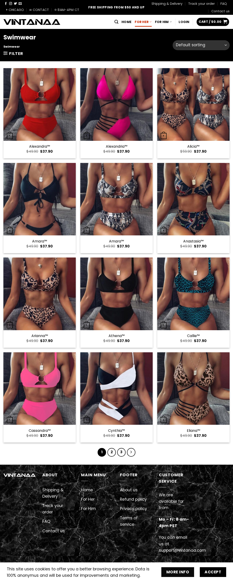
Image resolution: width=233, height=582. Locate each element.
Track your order (201, 3)
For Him (162, 22)
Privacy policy (133, 508)
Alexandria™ (116, 146)
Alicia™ (193, 146)
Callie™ (193, 336)
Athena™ (116, 336)
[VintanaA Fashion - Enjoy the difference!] (31, 22)
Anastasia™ (193, 241)
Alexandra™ (39, 146)
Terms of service (129, 521)
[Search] (116, 21)
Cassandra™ (40, 430)
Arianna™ (39, 336)
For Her (142, 22)
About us (129, 490)
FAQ (223, 3)
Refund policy (133, 499)
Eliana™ (193, 430)
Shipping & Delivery (167, 3)
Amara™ (39, 241)
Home (127, 22)
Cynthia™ (116, 430)
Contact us (220, 11)
